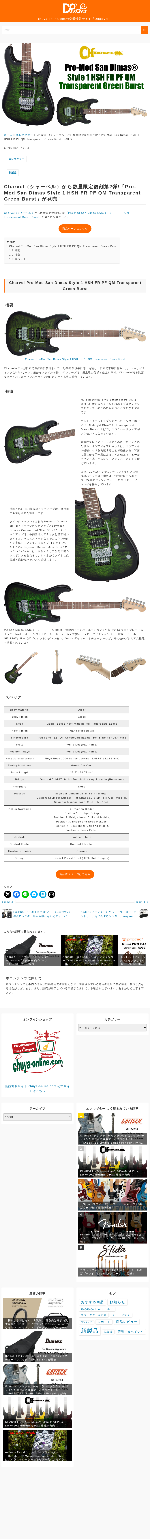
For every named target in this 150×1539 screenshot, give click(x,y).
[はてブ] (42, 894)
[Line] (25, 894)
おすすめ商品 (92, 1302)
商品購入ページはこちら (74, 874)
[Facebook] (16, 894)
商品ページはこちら (75, 228)
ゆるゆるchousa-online (97, 1309)
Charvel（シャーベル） (19, 212)
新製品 (13, 172)
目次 (12, 241)
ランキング (86, 1322)
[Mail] (51, 894)
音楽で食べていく (131, 1331)
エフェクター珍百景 (93, 1315)
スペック (20, 259)
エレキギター (17, 158)
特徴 (17, 254)
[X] (7, 894)
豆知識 (108, 1331)
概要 (17, 250)
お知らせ (117, 1302)
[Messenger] (34, 894)
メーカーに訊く (121, 1315)
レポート (104, 1321)
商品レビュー (127, 1322)
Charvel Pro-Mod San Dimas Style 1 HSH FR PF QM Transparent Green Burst (63, 246)
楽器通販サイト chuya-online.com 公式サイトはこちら (37, 1088)
